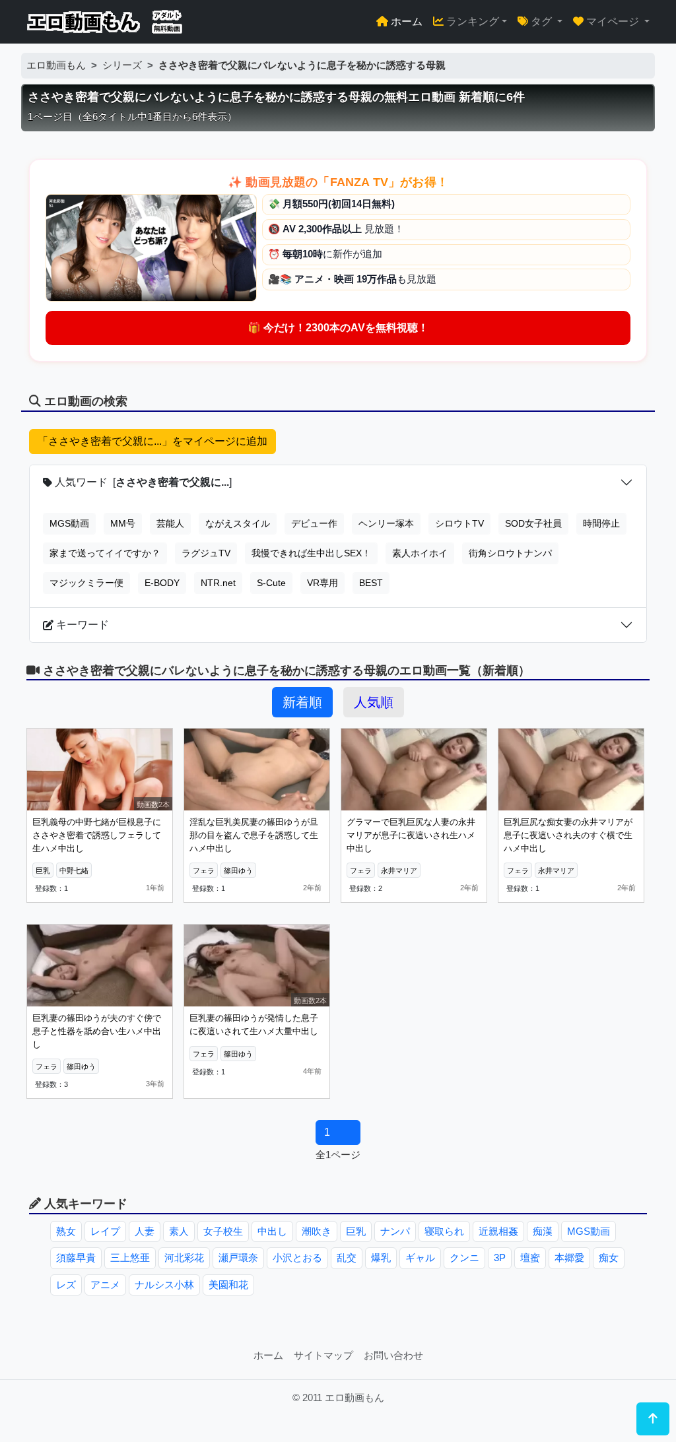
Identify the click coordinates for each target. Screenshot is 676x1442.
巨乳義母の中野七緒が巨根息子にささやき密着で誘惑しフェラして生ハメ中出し (96, 835)
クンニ (464, 1257)
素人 (179, 1231)
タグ (541, 21)
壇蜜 (530, 1257)
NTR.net (218, 582)
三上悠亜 (130, 1257)
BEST (371, 582)
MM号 (122, 523)
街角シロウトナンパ (510, 553)
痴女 (609, 1257)
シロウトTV (459, 523)
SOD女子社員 (533, 523)
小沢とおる (297, 1257)
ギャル (420, 1257)
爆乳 (381, 1257)
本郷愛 (569, 1257)
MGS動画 (69, 523)
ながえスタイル (237, 523)
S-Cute (271, 582)
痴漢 (543, 1231)
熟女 (66, 1231)
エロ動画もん (56, 65)
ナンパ (395, 1231)
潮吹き (316, 1231)
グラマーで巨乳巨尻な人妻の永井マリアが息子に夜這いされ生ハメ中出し (411, 835)
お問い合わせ (393, 1355)
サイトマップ (323, 1355)
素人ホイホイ (420, 553)
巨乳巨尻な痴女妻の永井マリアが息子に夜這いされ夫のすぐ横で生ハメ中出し (568, 835)
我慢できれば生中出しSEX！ (311, 553)
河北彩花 (184, 1257)
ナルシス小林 (164, 1284)
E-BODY (162, 582)
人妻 (144, 1231)
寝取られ (444, 1231)
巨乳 (356, 1231)
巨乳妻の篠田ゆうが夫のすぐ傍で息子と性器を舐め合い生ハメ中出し (96, 1031)
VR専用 (322, 582)
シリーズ (122, 65)
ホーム (405, 21)
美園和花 (228, 1284)
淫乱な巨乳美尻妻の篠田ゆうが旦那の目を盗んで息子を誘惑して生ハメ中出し (253, 835)
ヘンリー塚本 (386, 523)
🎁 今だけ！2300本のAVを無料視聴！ (338, 327)
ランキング (471, 21)
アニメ (105, 1284)
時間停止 (601, 523)
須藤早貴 (76, 1257)
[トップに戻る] (652, 1418)
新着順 (302, 702)
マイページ (613, 21)
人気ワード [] (142, 482)
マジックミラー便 (86, 582)
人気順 (373, 702)
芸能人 (170, 523)
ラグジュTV (206, 553)
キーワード (81, 624)
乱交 (346, 1257)
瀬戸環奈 (238, 1257)
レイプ (105, 1231)
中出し (272, 1231)
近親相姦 (498, 1231)
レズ (66, 1284)
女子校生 (223, 1231)
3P (500, 1257)
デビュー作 (314, 523)
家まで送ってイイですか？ (105, 553)
